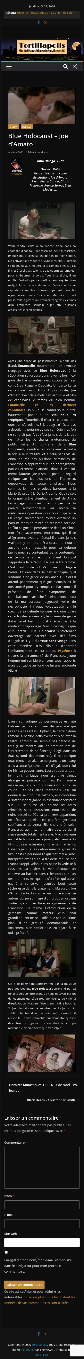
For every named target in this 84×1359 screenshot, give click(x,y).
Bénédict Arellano (37, 152)
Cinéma (13, 126)
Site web (10, 1234)
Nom (9, 1196)
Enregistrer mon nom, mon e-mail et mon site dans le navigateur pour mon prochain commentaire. (38, 1266)
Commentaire (15, 1142)
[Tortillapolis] (42, 40)
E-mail (10, 1215)
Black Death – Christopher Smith (51, 1100)
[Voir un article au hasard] (75, 66)
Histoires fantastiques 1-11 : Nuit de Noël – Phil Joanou (43, 1088)
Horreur (26, 126)
